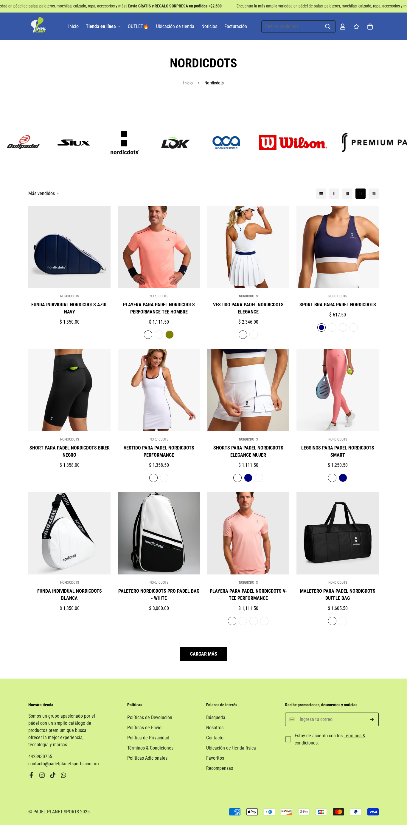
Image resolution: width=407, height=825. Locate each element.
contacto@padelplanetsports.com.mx (64, 764)
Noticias (209, 26)
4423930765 (40, 756)
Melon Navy (148, 335)
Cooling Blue (243, 621)
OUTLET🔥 (138, 26)
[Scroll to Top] (395, 792)
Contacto (214, 738)
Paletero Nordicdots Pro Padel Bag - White (158, 594)
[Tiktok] (52, 775)
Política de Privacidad (148, 738)
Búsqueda (215, 717)
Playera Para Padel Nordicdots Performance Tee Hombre (159, 308)
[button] (370, 26)
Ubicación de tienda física (231, 748)
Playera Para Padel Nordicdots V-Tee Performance (248, 594)
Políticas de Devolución (149, 717)
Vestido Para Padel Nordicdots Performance (159, 451)
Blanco (159, 335)
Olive (169, 335)
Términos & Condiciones (150, 748)
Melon (343, 327)
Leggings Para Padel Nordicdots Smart (337, 451)
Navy (321, 327)
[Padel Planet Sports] (38, 26)
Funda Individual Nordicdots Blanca (69, 594)
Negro (253, 335)
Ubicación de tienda (175, 26)
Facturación (235, 26)
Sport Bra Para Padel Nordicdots (337, 305)
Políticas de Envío (144, 727)
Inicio (73, 26)
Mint (264, 621)
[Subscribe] (372, 719)
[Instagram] (42, 775)
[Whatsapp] (63, 775)
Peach (232, 621)
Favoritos (215, 758)
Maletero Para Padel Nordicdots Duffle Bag (337, 594)
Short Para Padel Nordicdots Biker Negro (69, 451)
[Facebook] (31, 775)
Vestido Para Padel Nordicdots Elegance (248, 308)
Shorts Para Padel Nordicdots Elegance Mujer (248, 451)
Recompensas (219, 768)
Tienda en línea (101, 26)
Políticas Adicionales (147, 758)
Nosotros (214, 727)
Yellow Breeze (253, 621)
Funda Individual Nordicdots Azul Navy (69, 308)
